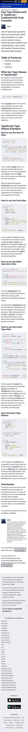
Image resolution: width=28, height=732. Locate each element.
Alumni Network (8, 720)
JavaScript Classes (6, 668)
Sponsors (11, 722)
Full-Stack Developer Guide (8, 687)
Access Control (5, 640)
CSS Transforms (5, 637)
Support (6, 722)
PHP (2, 644)
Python (3, 661)
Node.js (3, 663)
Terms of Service (9, 727)
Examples (8, 64)
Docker (3, 656)
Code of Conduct (10, 725)
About (23, 717)
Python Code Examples (7, 675)
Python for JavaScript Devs (8, 689)
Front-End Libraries (6, 670)
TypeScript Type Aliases (12, 61)
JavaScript (4, 628)
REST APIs (4, 621)
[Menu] (19, 1)
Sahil (8, 26)
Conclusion (8, 67)
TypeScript (4, 625)
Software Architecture (7, 680)
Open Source (16, 720)
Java (2, 647)
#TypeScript (14, 9)
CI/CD (3, 654)
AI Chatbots (4, 630)
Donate (24, 1)
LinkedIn (13, 513)
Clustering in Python (6, 678)
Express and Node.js (6, 673)
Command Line (5, 633)
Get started (7, 565)
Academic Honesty (19, 722)
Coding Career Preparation (8, 685)
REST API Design (5, 642)
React (2, 652)
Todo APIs (4, 666)
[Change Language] (15, 1)
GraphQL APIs (5, 635)
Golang (3, 659)
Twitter (5, 513)
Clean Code (4, 623)
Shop (22, 720)
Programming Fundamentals (8, 682)
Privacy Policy (19, 725)
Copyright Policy (19, 727)
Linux (2, 649)
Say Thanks (20, 550)
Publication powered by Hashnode (11, 717)
